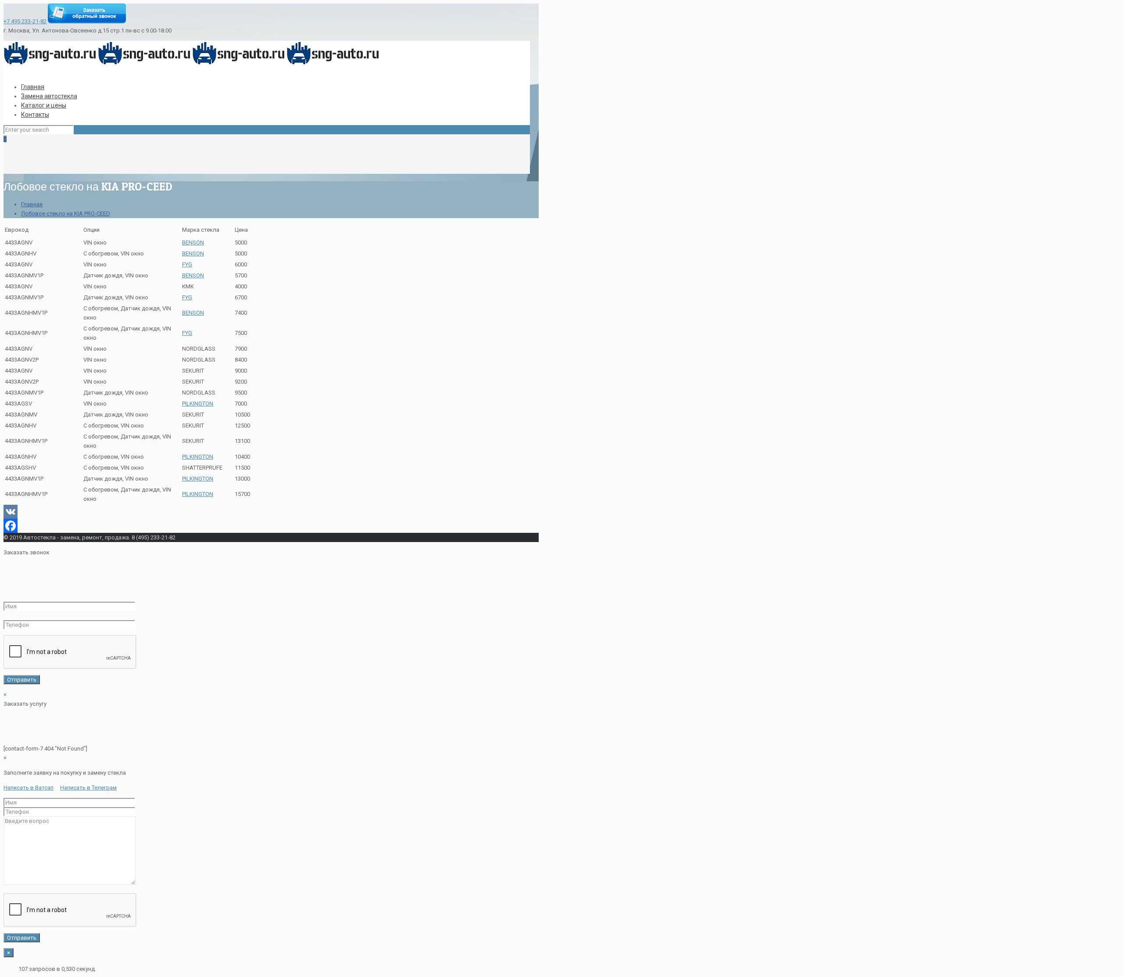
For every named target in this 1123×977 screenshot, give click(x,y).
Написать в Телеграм (88, 787)
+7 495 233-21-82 (25, 21)
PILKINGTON (197, 403)
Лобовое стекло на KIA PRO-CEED (65, 213)
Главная (32, 204)
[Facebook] (267, 526)
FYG (187, 264)
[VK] (267, 512)
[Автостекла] (192, 63)
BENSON (193, 242)
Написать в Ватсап (29, 787)
